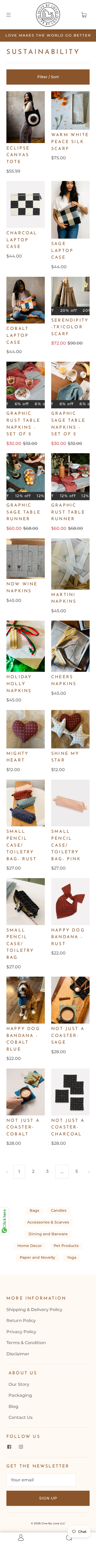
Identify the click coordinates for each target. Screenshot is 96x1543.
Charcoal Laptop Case (21, 240)
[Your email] (41, 1480)
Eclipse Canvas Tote (18, 155)
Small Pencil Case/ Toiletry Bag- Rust (21, 845)
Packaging (20, 1395)
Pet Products (66, 1245)
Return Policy (21, 1320)
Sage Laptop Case (62, 251)
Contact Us (21, 1417)
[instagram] (21, 1447)
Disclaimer (17, 1353)
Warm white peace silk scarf (70, 142)
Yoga (71, 1257)
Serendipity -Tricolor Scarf (70, 327)
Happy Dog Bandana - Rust (68, 937)
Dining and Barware (48, 1234)
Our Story (19, 1384)
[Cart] (84, 15)
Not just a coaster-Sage (68, 1036)
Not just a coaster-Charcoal (68, 1127)
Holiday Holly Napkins (19, 684)
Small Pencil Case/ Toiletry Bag (20, 944)
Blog (13, 1406)
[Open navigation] (12, 14)
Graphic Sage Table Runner (23, 512)
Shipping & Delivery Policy (34, 1309)
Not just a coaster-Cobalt (23, 1127)
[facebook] (9, 1447)
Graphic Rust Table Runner (68, 512)
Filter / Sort (48, 76)
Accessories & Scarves (48, 1222)
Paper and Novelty (37, 1257)
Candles (58, 1210)
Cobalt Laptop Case (17, 336)
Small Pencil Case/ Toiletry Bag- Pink (66, 845)
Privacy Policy (21, 1331)
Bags (34, 1210)
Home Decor (29, 1245)
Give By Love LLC (53, 1523)
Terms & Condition (26, 1342)
